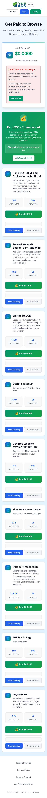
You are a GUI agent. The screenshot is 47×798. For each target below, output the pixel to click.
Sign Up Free (16, 98)
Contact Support (23, 777)
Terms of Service (23, 763)
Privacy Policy (23, 770)
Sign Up (36, 12)
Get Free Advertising (23, 784)
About (30, 5)
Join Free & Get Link (23, 158)
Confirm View (33, 230)
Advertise (12, 12)
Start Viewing (14, 230)
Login (24, 12)
